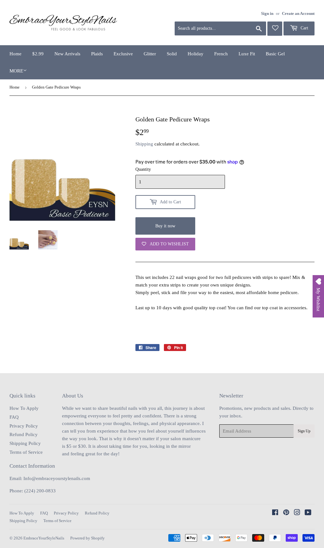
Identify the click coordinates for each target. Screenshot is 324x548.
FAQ (14, 417)
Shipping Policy (25, 443)
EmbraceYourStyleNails (43, 538)
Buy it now (165, 226)
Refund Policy (23, 434)
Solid (172, 53)
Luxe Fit (247, 53)
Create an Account (298, 13)
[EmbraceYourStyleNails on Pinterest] (286, 513)
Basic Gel (275, 53)
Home (15, 53)
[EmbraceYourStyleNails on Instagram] (297, 513)
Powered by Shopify (87, 538)
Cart (303, 28)
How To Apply (24, 408)
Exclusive (123, 53)
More (16, 70)
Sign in (267, 13)
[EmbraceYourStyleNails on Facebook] (275, 513)
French (221, 53)
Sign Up (304, 431)
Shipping (144, 143)
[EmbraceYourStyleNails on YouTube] (308, 513)
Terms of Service (26, 452)
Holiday (195, 53)
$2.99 (38, 53)
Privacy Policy (23, 425)
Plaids (97, 53)
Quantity (143, 169)
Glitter (150, 53)
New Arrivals (67, 53)
